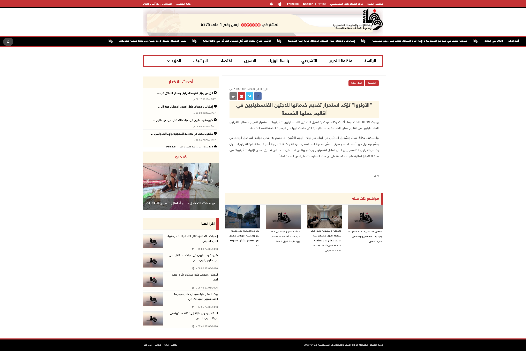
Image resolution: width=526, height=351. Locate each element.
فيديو (181, 157)
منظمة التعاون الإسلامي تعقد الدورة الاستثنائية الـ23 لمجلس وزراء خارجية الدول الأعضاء (285, 236)
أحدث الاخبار (180, 82)
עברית (322, 4)
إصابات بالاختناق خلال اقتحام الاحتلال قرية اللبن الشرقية (331, 41)
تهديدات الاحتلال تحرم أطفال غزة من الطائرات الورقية (180, 208)
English (308, 4)
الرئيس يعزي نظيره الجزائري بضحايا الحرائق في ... (185, 93)
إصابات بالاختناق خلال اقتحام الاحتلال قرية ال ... (185, 107)
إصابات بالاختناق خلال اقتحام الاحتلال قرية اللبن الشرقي (192, 238)
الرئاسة (370, 61)
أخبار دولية (356, 83)
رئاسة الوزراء (278, 61)
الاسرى (250, 61)
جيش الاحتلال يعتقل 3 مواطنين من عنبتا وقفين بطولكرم (162, 41)
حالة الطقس (183, 4)
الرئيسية (372, 83)
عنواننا (158, 345)
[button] (148, 181)
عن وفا (148, 345)
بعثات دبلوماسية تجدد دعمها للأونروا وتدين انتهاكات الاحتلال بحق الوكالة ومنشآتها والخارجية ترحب (244, 238)
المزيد (176, 61)
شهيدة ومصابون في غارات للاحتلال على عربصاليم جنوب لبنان (193, 258)
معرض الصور (375, 4)
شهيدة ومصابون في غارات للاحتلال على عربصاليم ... (183, 120)
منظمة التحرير (340, 61)
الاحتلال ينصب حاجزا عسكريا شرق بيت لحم (195, 277)
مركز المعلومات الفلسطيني (346, 4)
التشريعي (309, 61)
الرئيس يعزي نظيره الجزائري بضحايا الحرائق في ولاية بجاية (247, 41)
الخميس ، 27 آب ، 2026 (157, 4)
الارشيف (200, 61)
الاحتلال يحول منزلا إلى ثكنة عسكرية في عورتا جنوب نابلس (194, 316)
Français (293, 4)
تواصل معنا (170, 345)
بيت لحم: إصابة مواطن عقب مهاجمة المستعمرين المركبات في (196, 296)
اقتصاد (226, 61)
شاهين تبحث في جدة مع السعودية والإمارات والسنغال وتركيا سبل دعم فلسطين (429, 41)
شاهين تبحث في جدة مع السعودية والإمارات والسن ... (182, 134)
